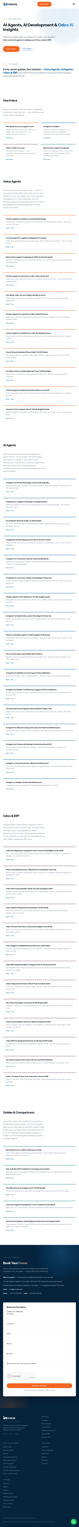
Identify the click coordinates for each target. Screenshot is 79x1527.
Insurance (45, 1460)
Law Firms (45, 1463)
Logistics (44, 1457)
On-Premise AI (46, 1427)
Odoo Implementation (10, 1457)
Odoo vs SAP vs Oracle (10, 1474)
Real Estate (45, 1453)
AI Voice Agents (46, 1424)
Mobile (9, 1343)
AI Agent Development (48, 1430)
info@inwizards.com (16, 1289)
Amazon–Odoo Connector (11, 1470)
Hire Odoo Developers (10, 1467)
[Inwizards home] (10, 4)
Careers (5, 1487)
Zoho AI (5, 1453)
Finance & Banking (47, 1450)
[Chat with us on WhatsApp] (73, 1521)
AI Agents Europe (8, 1500)
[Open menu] (74, 4)
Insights (5, 1490)
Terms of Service (8, 1503)
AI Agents (44, 1420)
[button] (39, 1385)
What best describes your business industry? (22, 1363)
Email (9, 1333)
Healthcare (45, 1447)
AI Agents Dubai (8, 1493)
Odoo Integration (8, 1463)
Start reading (28, 49)
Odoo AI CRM (46, 1434)
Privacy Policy (7, 1507)
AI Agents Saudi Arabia (10, 1497)
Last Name (11, 1324)
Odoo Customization (9, 1460)
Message (10, 1353)
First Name (10, 1314)
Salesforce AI (7, 1447)
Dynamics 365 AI (8, 1450)
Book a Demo (44, 4)
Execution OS (46, 1437)
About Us (6, 1483)
